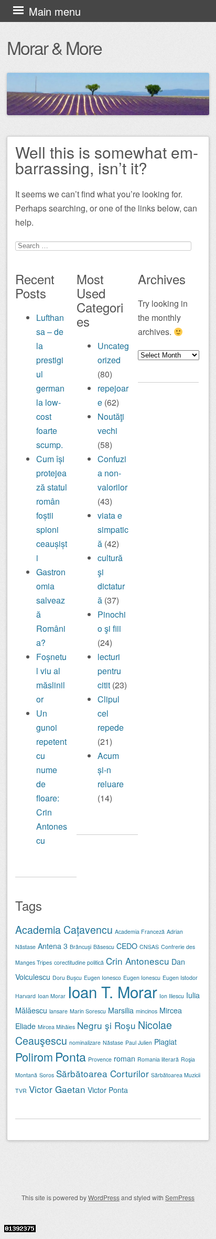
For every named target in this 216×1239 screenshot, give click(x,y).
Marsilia (121, 1010)
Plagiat (165, 1041)
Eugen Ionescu (141, 977)
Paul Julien (138, 1042)
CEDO (126, 946)
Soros (46, 1075)
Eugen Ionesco (102, 977)
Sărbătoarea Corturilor (102, 1073)
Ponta (70, 1056)
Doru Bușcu (67, 977)
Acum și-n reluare (111, 770)
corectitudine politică (79, 962)
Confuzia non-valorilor (112, 473)
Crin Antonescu (137, 960)
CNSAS (149, 947)
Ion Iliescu (171, 996)
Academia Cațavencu (64, 929)
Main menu (55, 11)
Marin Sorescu (88, 1011)
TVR (21, 1091)
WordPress (104, 1197)
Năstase (113, 1042)
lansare (58, 1011)
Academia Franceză (140, 931)
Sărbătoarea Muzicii (175, 1075)
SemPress (180, 1197)
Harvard (25, 996)
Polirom (34, 1056)
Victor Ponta (108, 1090)
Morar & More (54, 47)
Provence (100, 1059)
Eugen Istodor (180, 977)
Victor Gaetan (57, 1089)
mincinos (146, 1011)
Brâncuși (80, 947)
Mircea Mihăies (56, 1027)
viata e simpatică (113, 529)
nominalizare (85, 1042)
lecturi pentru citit (109, 671)
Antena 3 (53, 946)
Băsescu (103, 947)
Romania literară (158, 1059)
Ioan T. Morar (112, 991)
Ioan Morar (52, 996)
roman (124, 1058)
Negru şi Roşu (106, 1025)
